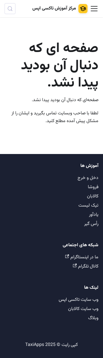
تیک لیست (88, 205)
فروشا (93, 187)
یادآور (93, 214)
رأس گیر (91, 224)
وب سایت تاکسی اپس (78, 299)
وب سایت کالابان (83, 309)
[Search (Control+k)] (10, 8)
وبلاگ (93, 318)
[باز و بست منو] (94, 8)
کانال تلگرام (88, 266)
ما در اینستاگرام (84, 257)
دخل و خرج (88, 178)
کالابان (92, 196)
